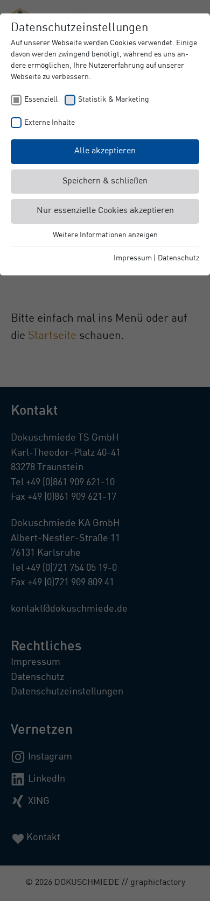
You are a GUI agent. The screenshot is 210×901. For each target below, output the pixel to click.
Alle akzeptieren (105, 151)
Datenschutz (178, 258)
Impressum (133, 258)
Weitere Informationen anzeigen (105, 235)
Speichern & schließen (105, 181)
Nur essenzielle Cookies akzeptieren (105, 211)
